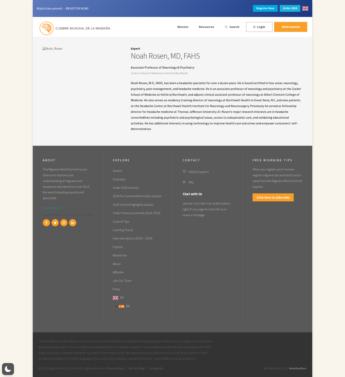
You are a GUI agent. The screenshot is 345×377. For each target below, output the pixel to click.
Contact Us (156, 368)
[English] (305, 8)
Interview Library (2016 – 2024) (132, 238)
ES (128, 306)
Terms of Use (136, 368)
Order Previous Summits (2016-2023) (136, 213)
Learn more (50, 208)
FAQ (191, 182)
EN (122, 297)
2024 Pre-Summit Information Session (137, 196)
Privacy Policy (115, 368)
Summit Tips (121, 221)
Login (260, 27)
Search (234, 27)
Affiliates (118, 272)
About (117, 264)
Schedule (119, 179)
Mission (182, 27)
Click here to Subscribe (273, 197)
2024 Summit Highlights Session (133, 205)
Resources (206, 27)
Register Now (265, 8)
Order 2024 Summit (125, 188)
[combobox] (305, 8)
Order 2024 (290, 8)
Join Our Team (122, 281)
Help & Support (199, 172)
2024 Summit (291, 27)
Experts (118, 247)
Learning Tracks (123, 230)
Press (116, 289)
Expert (135, 48)
